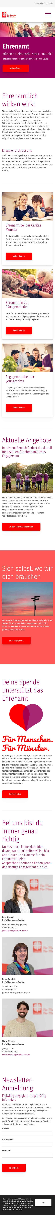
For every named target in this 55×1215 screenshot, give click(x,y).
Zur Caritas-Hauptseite (44, 4)
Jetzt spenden (15, 794)
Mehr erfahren (16, 68)
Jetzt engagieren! (16, 640)
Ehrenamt (16, 46)
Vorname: (7, 1150)
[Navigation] (48, 15)
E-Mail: (5, 1129)
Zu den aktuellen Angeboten (21, 527)
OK (43, 1202)
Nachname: (7, 1139)
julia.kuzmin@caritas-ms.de (15, 931)
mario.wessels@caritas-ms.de (16, 1055)
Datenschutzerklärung (15, 1209)
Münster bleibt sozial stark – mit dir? (27, 54)
